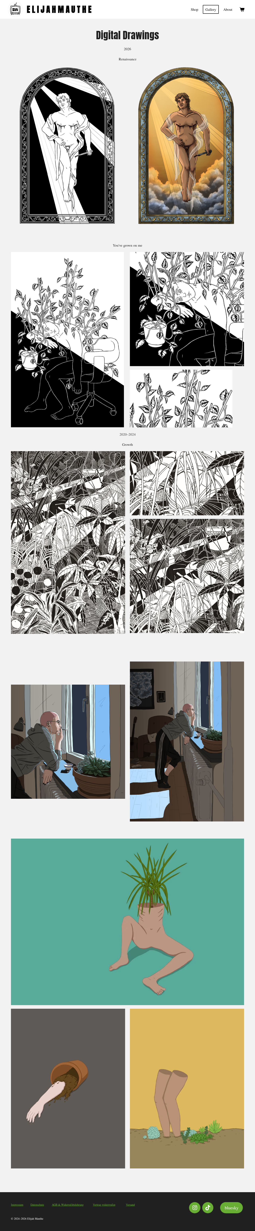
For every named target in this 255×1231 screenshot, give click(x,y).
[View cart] (242, 9)
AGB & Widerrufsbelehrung (68, 1204)
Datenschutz (37, 1204)
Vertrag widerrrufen (104, 1204)
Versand (130, 1204)
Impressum (17, 1204)
